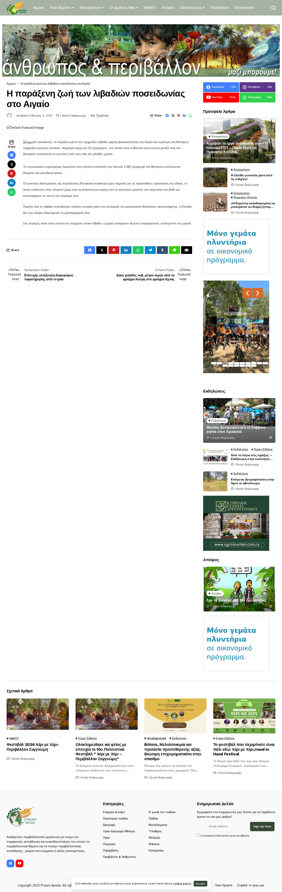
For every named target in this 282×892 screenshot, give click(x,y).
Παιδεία (153, 818)
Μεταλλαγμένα (157, 825)
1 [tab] (213, 363)
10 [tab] (265, 363)
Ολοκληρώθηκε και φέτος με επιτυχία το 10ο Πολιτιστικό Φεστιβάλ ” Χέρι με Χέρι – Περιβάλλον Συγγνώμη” (101, 751)
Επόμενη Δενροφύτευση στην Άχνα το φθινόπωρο (252, 481)
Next (258, 293)
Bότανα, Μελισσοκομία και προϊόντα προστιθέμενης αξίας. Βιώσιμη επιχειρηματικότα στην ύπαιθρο (172, 751)
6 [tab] (242, 363)
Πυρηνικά (109, 844)
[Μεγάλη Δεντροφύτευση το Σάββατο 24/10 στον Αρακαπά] (239, 420)
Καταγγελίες (156, 850)
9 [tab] (259, 363)
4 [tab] (231, 363)
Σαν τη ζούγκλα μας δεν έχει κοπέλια (236, 600)
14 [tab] (242, 366)
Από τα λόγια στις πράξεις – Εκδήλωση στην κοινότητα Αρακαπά (251, 457)
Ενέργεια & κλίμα (114, 812)
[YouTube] (19, 863)
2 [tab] (219, 363)
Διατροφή (109, 825)
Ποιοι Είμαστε (223, 885)
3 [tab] (225, 363)
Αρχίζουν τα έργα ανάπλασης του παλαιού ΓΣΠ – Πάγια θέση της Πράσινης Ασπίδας (233, 147)
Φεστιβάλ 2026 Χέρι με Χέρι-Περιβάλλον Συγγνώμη (33, 747)
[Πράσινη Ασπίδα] (16, 8)
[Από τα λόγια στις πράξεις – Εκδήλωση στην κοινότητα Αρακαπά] (215, 457)
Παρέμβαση (110, 850)
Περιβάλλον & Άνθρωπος (119, 856)
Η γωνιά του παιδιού (162, 812)
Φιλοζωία (154, 837)
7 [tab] (248, 363)
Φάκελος (154, 844)
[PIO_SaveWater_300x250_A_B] (236, 246)
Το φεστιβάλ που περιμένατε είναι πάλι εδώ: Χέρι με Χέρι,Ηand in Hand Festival (244, 749)
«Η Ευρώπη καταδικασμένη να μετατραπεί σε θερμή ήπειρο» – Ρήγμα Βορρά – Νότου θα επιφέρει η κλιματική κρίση (253, 205)
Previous (247, 293)
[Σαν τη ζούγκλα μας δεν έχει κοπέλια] (239, 589)
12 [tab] (231, 366)
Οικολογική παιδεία (115, 818)
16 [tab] (253, 366)
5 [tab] (236, 363)
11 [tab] (225, 366)
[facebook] (10, 863)
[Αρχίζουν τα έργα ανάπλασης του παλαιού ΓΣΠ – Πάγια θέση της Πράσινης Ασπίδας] (239, 140)
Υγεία (106, 837)
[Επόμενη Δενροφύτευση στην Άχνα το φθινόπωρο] (215, 481)
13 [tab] (236, 366)
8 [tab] (253, 363)
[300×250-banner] (236, 523)
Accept (200, 883)
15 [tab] (248, 366)
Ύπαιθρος (155, 831)
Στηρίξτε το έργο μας (250, 885)
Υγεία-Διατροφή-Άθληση (119, 831)
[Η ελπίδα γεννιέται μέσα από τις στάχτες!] (215, 177)
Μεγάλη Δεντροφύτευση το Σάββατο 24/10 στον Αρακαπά (236, 429)
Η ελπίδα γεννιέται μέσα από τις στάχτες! (251, 177)
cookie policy (182, 883)
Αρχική (11, 83)
